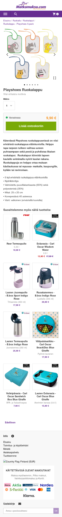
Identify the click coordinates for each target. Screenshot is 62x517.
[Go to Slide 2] (27, 84)
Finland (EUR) (27, 461)
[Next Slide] (55, 54)
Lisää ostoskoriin (31, 126)
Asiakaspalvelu (11, 452)
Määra (6, 98)
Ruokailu (17, 20)
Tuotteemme (10, 455)
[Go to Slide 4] (32, 84)
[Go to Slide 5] (35, 84)
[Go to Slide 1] (24, 84)
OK (56, 510)
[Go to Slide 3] (29, 84)
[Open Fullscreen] (55, 78)
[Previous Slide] (7, 54)
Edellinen (10, 422)
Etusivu (7, 20)
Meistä (6, 448)
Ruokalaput (28, 20)
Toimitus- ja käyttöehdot (15, 445)
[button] (9, 105)
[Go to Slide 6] (37, 84)
